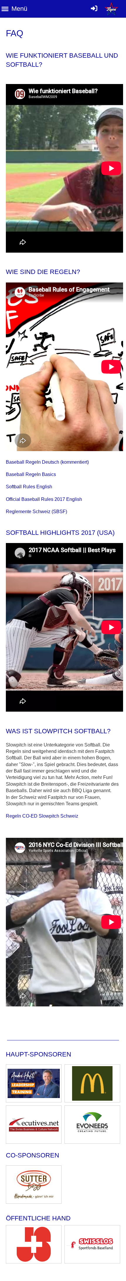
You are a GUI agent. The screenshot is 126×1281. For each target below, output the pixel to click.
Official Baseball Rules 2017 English (44, 499)
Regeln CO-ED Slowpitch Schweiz (42, 816)
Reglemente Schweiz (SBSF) (36, 511)
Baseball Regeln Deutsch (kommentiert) (47, 462)
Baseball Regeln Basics (31, 474)
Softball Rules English (29, 486)
